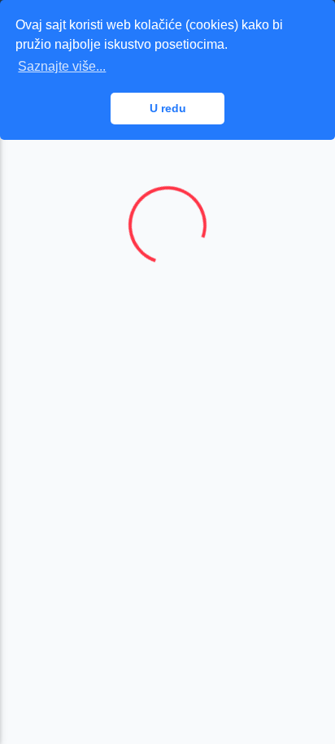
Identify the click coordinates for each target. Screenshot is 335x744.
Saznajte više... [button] (62, 66)
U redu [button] (168, 108)
